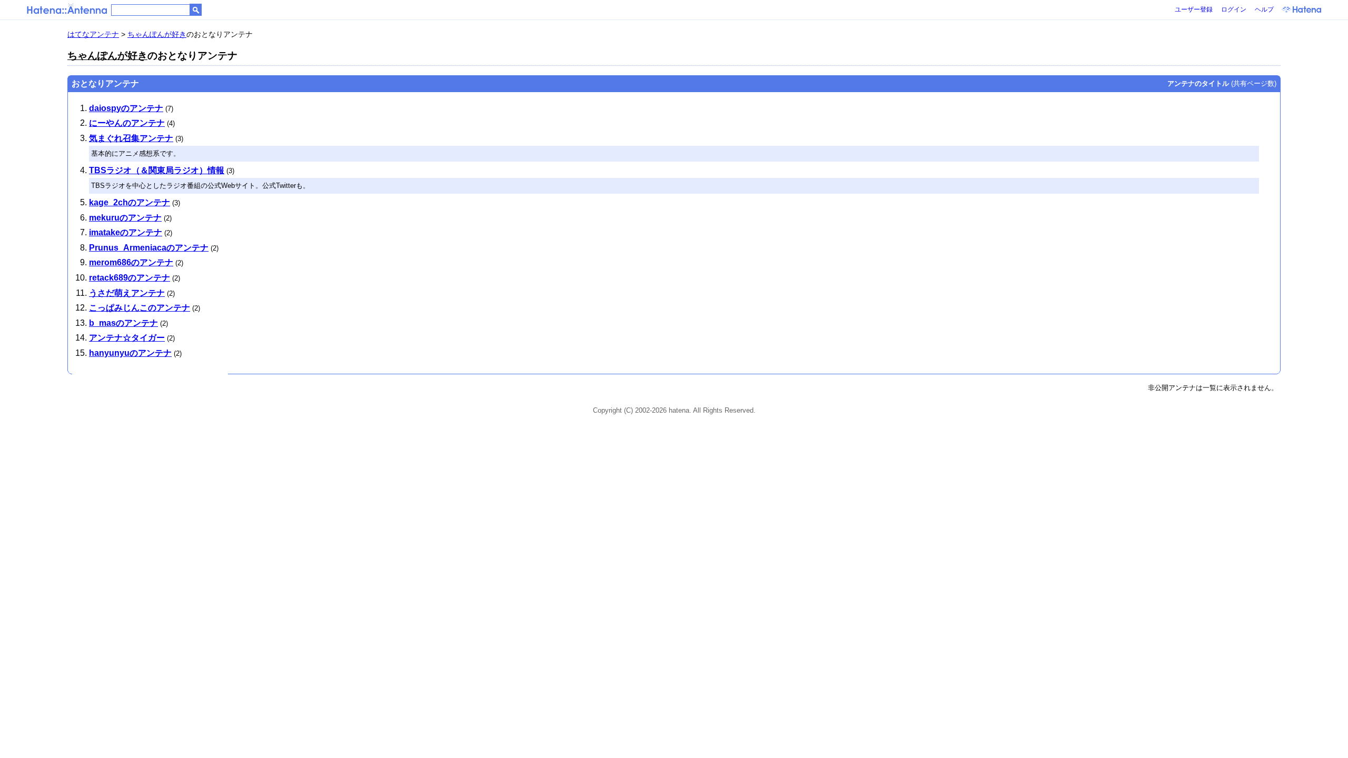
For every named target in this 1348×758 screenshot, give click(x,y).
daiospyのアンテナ (126, 108)
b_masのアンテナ (123, 322)
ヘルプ (1264, 9)
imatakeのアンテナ (125, 232)
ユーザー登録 (1194, 9)
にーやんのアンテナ (127, 122)
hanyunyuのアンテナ (130, 352)
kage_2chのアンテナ (129, 202)
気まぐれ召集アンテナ (131, 138)
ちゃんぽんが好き (156, 34)
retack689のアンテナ (129, 277)
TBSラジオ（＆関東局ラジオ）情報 (156, 170)
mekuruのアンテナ (125, 217)
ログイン (1233, 9)
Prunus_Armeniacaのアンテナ (149, 247)
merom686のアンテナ (131, 262)
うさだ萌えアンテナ (127, 292)
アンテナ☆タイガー (127, 337)
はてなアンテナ (93, 34)
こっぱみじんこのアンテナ (139, 307)
